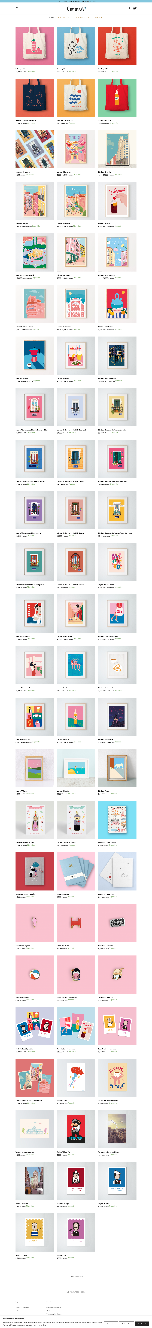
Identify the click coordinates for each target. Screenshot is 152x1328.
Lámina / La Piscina (64, 688)
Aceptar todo (142, 1324)
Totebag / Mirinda (104, 120)
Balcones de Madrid (23, 172)
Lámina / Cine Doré (64, 327)
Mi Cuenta (50, 1311)
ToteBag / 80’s (103, 69)
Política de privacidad (22, 1307)
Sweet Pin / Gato (63, 946)
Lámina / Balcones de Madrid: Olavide (70, 585)
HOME (51, 18)
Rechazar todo (126, 1324)
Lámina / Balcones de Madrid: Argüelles (30, 585)
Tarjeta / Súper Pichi (64, 1152)
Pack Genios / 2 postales (107, 1049)
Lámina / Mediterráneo (106, 327)
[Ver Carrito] (134, 8)
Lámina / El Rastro (63, 223)
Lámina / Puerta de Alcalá (25, 275)
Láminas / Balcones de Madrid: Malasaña (30, 481)
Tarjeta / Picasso (21, 1255)
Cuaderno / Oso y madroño (25, 894)
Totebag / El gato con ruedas (26, 120)
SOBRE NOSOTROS (81, 18)
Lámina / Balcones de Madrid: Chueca (70, 533)
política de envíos (90, 1)
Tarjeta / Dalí (61, 1255)
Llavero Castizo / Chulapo (66, 842)
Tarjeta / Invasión (22, 1204)
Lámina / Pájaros (22, 791)
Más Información (76, 1276)
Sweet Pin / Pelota (22, 997)
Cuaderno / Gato (63, 894)
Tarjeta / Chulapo (104, 1204)
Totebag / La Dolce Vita (65, 120)
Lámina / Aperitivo (63, 378)
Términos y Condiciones (54, 1314)
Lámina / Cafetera (22, 378)
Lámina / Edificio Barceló (25, 327)
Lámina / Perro (103, 791)
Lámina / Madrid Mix (23, 739)
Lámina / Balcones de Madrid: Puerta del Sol (31, 430)
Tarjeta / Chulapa (63, 1204)
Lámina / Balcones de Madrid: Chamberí (71, 430)
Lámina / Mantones (64, 172)
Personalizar (111, 1324)
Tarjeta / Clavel (62, 1100)
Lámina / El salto (63, 791)
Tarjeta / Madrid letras (106, 585)
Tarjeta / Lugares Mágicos (25, 1152)
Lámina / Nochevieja (105, 739)
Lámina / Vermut (104, 223)
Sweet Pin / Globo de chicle (67, 997)
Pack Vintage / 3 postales (66, 1049)
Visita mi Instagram (54, 1307)
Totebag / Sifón (21, 69)
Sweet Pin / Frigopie (23, 946)
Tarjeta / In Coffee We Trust (108, 1100)
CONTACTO (98, 18)
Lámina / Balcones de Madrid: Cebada (70, 481)
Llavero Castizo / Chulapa (25, 842)
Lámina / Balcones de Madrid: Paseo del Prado (115, 533)
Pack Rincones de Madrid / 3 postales (29, 1100)
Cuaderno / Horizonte (106, 894)
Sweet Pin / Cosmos (105, 946)
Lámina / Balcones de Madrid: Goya (28, 533)
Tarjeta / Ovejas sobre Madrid (108, 1152)
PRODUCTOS (63, 18)
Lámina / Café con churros (107, 688)
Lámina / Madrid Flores (106, 275)
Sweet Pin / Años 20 (105, 997)
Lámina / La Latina (63, 275)
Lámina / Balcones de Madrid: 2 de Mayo (112, 481)
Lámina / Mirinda (63, 739)
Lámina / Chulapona (23, 636)
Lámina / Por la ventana (24, 688)
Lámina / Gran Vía (104, 172)
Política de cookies (22, 1311)
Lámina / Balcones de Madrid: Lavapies (112, 430)
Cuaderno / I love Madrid (107, 842)
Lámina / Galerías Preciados (108, 636)
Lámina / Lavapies (22, 223)
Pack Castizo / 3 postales (25, 1049)
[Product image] (35, 46)
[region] (76, 1322)
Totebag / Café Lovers (65, 69)
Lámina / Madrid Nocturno (107, 378)
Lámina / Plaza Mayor (64, 636)
